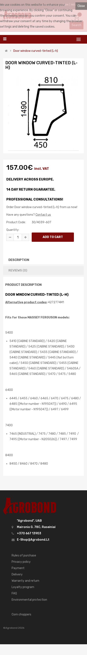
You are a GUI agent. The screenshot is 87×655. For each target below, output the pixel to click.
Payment (18, 568)
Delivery (17, 574)
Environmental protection (29, 600)
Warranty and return (25, 581)
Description (18, 260)
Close (81, 6)
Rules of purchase (24, 555)
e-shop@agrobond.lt (33, 539)
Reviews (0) (17, 270)
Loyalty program (23, 587)
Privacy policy (21, 562)
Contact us (43, 215)
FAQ (14, 593)
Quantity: (12, 230)
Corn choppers (21, 614)
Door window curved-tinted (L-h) (35, 50)
